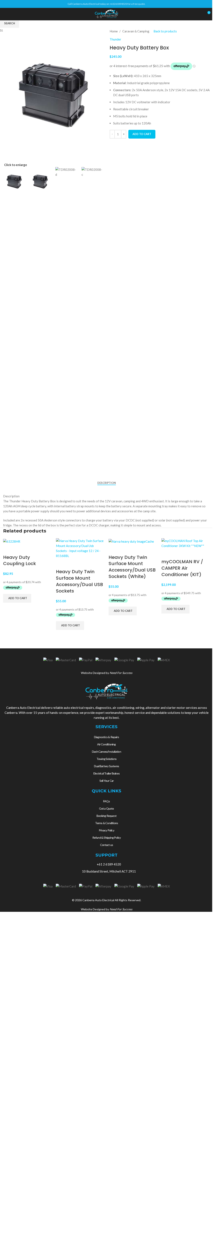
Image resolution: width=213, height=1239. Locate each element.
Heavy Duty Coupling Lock (19, 560)
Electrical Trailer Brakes (106, 773)
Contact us (106, 845)
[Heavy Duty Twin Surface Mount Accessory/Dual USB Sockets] (80, 548)
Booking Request (106, 815)
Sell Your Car (106, 780)
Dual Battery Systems (106, 766)
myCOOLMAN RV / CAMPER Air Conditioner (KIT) (182, 568)
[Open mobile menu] (5, 14)
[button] (17, 598)
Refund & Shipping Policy (106, 837)
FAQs (106, 801)
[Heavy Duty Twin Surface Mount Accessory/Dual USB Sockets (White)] (131, 541)
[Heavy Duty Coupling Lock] (11, 541)
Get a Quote (106, 808)
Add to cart (142, 134)
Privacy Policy (106, 830)
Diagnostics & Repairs (106, 737)
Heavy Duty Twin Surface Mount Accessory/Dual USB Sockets (79, 581)
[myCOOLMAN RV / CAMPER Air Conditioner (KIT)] (185, 543)
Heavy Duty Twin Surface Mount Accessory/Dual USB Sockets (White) (132, 567)
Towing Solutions (106, 759)
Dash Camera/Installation (106, 751)
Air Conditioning (106, 744)
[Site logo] (106, 14)
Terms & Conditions (106, 823)
